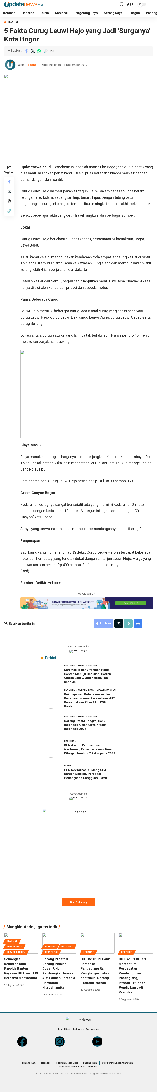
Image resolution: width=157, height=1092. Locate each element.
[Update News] (23, 4)
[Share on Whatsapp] (39, 51)
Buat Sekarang (78, 902)
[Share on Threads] (9, 201)
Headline (13, 22)
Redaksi (31, 65)
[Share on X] (33, 51)
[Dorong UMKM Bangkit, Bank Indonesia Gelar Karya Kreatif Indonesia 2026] (51, 723)
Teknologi (51, 952)
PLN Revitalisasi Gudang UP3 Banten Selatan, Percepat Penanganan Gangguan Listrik (86, 774)
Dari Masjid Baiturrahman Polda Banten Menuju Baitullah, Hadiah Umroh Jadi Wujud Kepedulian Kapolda (87, 676)
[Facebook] (22, 1041)
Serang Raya (86, 690)
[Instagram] (60, 1041)
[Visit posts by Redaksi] (10, 65)
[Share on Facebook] (26, 51)
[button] (122, 4)
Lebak (67, 765)
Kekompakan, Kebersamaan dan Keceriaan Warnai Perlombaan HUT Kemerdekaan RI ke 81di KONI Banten (89, 700)
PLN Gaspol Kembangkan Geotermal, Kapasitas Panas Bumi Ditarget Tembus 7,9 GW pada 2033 (89, 749)
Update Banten (87, 665)
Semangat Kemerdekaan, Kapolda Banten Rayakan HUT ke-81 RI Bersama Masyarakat (21, 968)
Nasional (70, 741)
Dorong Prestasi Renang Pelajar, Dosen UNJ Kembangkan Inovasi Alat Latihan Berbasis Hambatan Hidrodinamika (58, 973)
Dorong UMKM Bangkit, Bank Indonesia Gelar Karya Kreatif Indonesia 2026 (85, 725)
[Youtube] (97, 1041)
